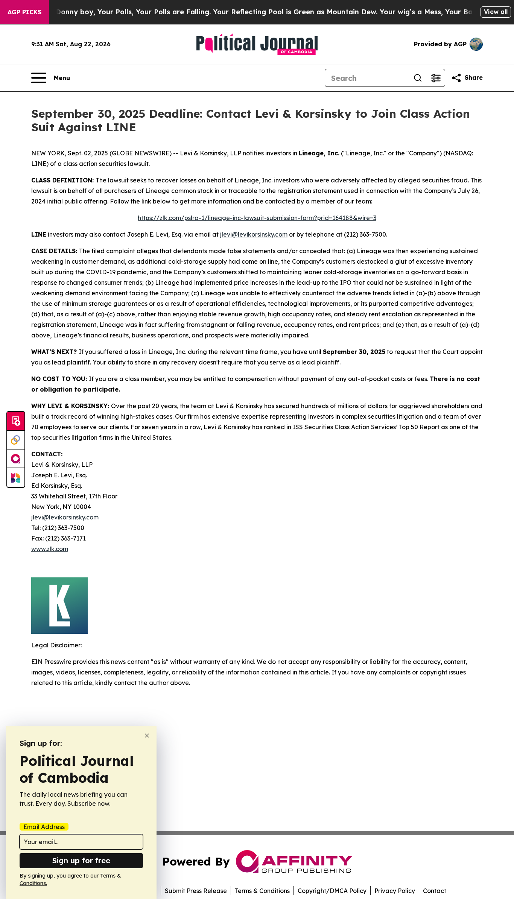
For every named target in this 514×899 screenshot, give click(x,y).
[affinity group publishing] (15, 459)
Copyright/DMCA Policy (332, 890)
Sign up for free (81, 860)
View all (496, 11)
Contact (434, 890)
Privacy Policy (394, 890)
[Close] (147, 735)
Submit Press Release (196, 890)
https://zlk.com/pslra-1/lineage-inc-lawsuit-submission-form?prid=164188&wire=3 (257, 218)
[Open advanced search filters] (436, 78)
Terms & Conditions (262, 890)
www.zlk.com (49, 549)
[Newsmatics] (15, 477)
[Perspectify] (15, 440)
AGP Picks (24, 12)
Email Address (44, 827)
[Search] (418, 78)
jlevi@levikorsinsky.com (253, 234)
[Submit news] (15, 421)
